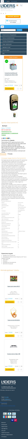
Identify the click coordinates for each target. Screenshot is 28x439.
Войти (8, 1)
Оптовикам (4, 436)
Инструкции (4, 424)
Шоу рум (3, 430)
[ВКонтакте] (3, 138)
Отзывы (10, 154)
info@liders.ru (7, 399)
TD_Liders (6, 397)
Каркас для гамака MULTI (13, 286)
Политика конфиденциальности (8, 387)
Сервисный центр (5, 432)
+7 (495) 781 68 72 (3, 405)
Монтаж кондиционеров (6, 434)
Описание (3, 154)
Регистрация (14, 1)
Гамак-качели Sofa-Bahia (14, 320)
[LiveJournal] (9, 138)
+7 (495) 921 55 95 (11, 405)
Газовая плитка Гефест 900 (13, 354)
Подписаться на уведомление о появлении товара (9, 133)
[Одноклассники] (6, 138)
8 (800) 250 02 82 (3, 402)
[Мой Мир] (8, 138)
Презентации (4, 426)
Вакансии (3, 422)
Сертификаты (4, 428)
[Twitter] (5, 138)
